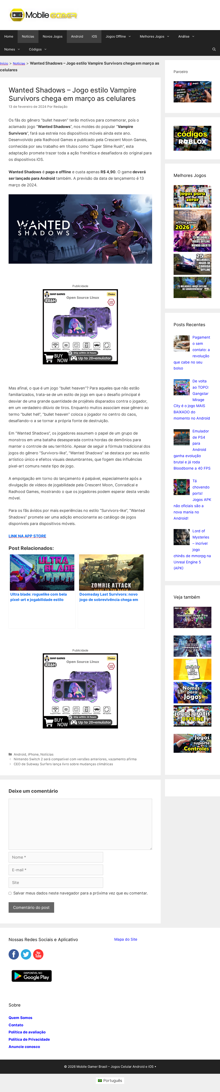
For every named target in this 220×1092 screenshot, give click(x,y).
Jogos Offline (116, 36)
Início (4, 63)
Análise (183, 36)
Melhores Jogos (152, 36)
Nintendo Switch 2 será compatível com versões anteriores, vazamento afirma (75, 759)
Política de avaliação (27, 1032)
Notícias (28, 36)
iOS (94, 36)
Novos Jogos (53, 36)
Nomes (9, 49)
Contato (16, 1025)
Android (77, 36)
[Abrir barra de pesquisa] (214, 49)
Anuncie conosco (24, 1047)
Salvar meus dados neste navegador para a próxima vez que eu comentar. (80, 893)
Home (8, 36)
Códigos (35, 49)
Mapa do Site (125, 939)
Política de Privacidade (29, 1039)
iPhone (33, 754)
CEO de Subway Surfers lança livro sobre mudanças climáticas (63, 764)
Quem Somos (20, 1018)
